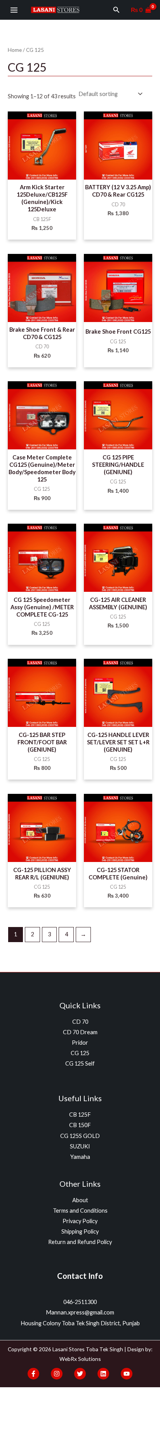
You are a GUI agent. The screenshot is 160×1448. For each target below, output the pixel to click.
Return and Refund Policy (80, 1242)
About (80, 1200)
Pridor (80, 1042)
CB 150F (80, 1125)
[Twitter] (80, 1373)
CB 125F (80, 1114)
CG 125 (80, 1053)
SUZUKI (80, 1146)
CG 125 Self (80, 1063)
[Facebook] (33, 1373)
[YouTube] (126, 1373)
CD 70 (80, 1021)
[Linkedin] (103, 1373)
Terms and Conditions (80, 1210)
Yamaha (80, 1156)
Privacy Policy (80, 1221)
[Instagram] (57, 1373)
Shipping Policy (80, 1231)
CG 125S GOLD (80, 1136)
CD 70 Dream (80, 1032)
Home (15, 50)
